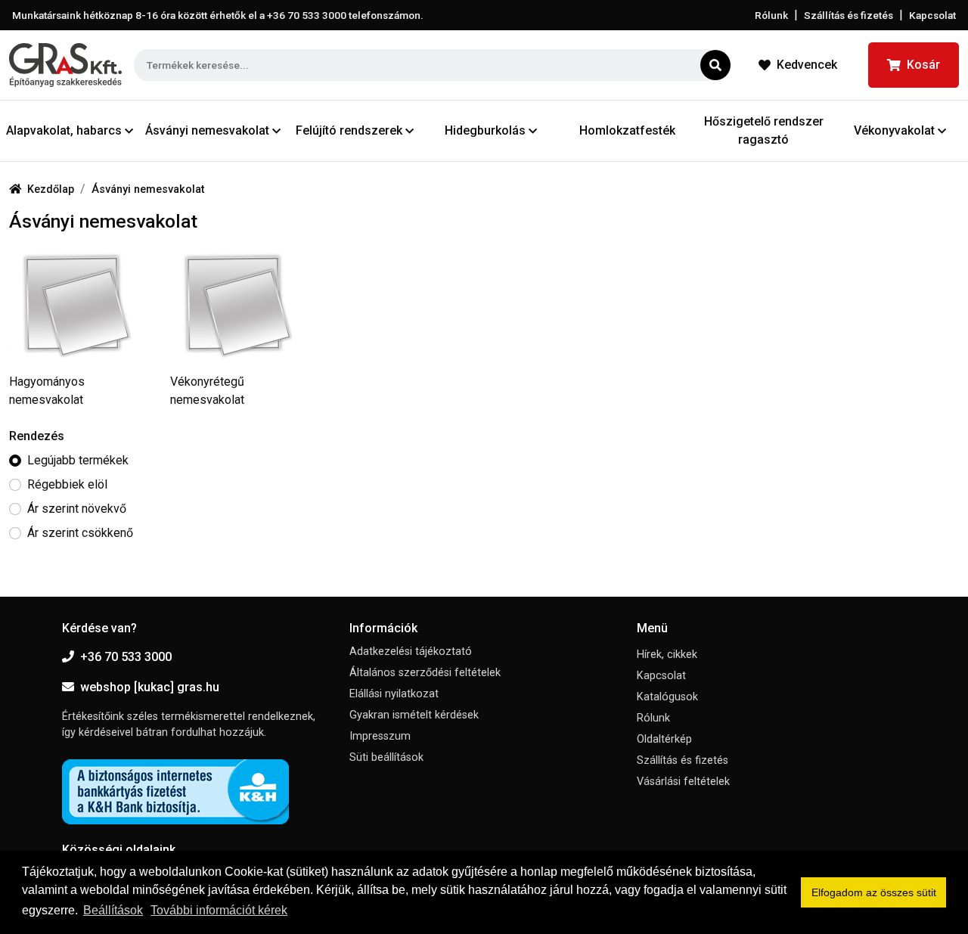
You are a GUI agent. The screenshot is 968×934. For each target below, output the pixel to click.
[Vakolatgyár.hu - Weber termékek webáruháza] (65, 65)
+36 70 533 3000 (126, 657)
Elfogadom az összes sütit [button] (873, 892)
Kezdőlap (50, 189)
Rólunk (771, 15)
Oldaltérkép (664, 739)
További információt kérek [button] (218, 910)
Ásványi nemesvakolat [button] (207, 130)
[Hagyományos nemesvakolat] (80, 302)
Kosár (923, 64)
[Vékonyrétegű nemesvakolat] (241, 302)
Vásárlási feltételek (683, 781)
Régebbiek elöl (67, 484)
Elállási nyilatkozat (394, 693)
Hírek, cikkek (667, 654)
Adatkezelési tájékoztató (410, 651)
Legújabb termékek (78, 460)
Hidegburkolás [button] (485, 130)
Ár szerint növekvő (76, 508)
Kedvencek (807, 64)
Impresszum (380, 736)
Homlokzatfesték (627, 130)
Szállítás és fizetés (848, 15)
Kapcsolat (932, 15)
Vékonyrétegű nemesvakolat (207, 390)
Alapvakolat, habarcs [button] (64, 130)
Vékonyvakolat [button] (894, 130)
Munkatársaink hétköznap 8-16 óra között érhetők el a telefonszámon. (218, 15)
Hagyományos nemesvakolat (47, 390)
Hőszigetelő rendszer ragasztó (764, 130)
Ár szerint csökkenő (80, 533)
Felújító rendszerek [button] (349, 130)
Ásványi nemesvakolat (148, 189)
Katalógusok (667, 696)
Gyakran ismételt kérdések (414, 715)
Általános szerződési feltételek (425, 672)
